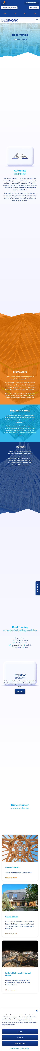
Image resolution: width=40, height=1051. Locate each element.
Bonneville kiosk (12, 867)
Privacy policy (25, 1048)
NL (35, 13)
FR (5, 13)
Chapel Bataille (11, 917)
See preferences (20, 1043)
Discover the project (11, 877)
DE (15, 13)
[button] (37, 1011)
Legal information (15, 1048)
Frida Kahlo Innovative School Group (18, 974)
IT (25, 13)
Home (15, 39)
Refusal (20, 1037)
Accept (20, 1032)
